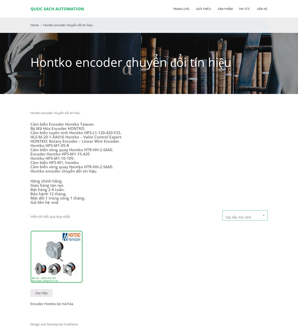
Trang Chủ (180, 9)
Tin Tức (244, 9)
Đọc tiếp (41, 293)
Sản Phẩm (225, 9)
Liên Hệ (262, 9)
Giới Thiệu (203, 9)
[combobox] (245, 215)
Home (34, 25)
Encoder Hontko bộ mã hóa (51, 303)
